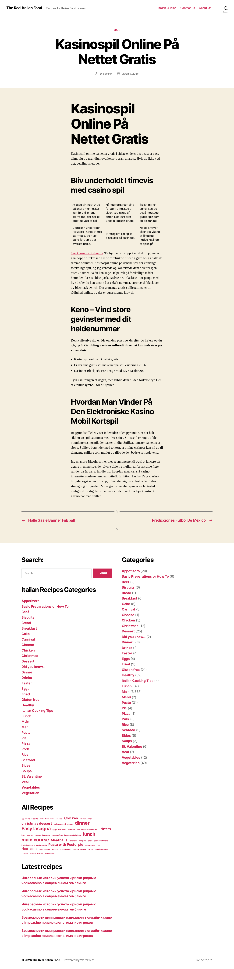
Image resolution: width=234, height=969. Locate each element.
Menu (26, 727)
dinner (82, 823)
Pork (25, 749)
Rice (24, 754)
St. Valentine (31, 776)
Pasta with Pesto (62, 844)
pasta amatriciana (101, 841)
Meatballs (59, 840)
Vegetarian (30, 793)
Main (117, 30)
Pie (24, 738)
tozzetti (40, 853)
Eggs (25, 689)
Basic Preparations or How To (44, 606)
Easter (26, 683)
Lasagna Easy (57, 835)
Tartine (90, 849)
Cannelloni (49, 819)
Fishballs (71, 830)
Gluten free (30, 700)
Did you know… (33, 667)
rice (98, 845)
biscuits (35, 819)
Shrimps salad (65, 849)
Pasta (26, 733)
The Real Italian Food (24, 8)
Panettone (73, 841)
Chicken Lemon (86, 819)
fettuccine (62, 830)
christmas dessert (36, 823)
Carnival (28, 639)
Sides (26, 765)
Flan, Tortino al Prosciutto (87, 830)
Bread (26, 623)
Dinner (26, 672)
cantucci (59, 819)
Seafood (28, 760)
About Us (205, 8)
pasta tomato (41, 845)
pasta (90, 841)
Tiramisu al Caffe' (101, 849)
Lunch (26, 716)
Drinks (26, 678)
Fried (25, 694)
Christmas (29, 656)
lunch (89, 834)
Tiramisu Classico (28, 853)
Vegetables (30, 787)
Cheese (27, 645)
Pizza (25, 743)
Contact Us (187, 8)
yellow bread (50, 853)
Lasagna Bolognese (42, 835)
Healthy (27, 705)
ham (23, 835)
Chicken (28, 650)
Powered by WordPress (79, 960)
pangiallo (82, 841)
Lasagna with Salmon (72, 835)
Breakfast (29, 628)
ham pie (30, 835)
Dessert (27, 661)
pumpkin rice (90, 845)
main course (35, 839)
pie (80, 844)
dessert (70, 824)
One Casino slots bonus (87, 253)
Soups (26, 771)
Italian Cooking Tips (37, 711)
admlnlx (107, 73)
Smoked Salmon (79, 849)
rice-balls (29, 849)
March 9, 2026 (130, 73)
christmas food (60, 824)
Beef (25, 612)
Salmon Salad (44, 849)
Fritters (105, 829)
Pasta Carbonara (28, 845)
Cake (25, 634)
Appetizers (30, 601)
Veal (25, 782)
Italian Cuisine (167, 8)
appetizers (25, 819)
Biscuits (27, 617)
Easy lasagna (36, 828)
